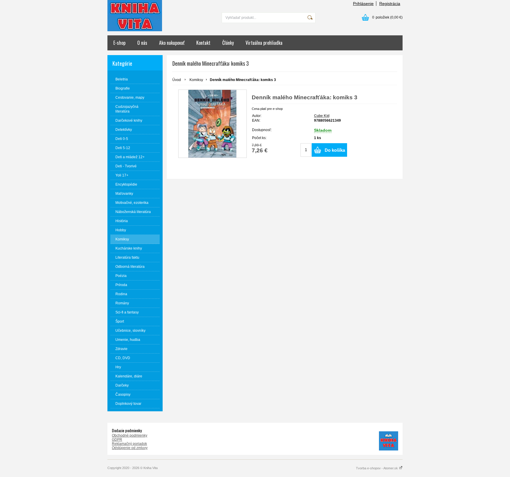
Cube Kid (321, 116)
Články (228, 42)
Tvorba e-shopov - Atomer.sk (377, 468)
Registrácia (389, 3)
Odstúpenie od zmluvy (130, 448)
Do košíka (335, 150)
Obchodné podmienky (129, 435)
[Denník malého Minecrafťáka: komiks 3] (212, 124)
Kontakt (203, 42)
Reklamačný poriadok (129, 444)
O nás (142, 42)
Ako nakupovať (171, 42)
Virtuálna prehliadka (264, 42)
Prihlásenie (363, 3)
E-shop (119, 42)
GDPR (117, 440)
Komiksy (196, 80)
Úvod (176, 80)
